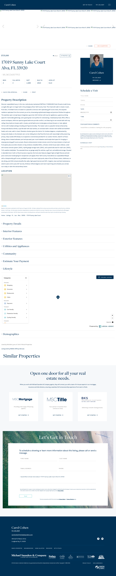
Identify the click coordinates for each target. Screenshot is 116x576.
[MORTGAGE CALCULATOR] (10, 92)
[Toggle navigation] (109, 5)
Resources (49, 548)
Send (25, 496)
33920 (23, 215)
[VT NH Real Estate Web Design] (99, 568)
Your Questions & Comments (89, 124)
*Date (82, 109)
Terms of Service (110, 146)
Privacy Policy (100, 138)
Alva (19, 215)
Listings (8, 215)
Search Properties (17, 548)
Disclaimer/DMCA (98, 563)
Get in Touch (87, 5)
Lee (15, 215)
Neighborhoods (28, 548)
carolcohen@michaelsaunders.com (22, 535)
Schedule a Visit (89, 90)
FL (12, 215)
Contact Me (97, 80)
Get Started (22, 415)
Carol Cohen (10, 4)
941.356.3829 (100, 5)
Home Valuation (39, 548)
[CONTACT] (102, 46)
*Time (82, 116)
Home (3, 215)
